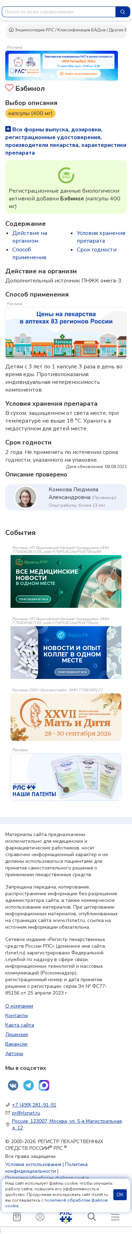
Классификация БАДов (81, 30)
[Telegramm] (28, 1085)
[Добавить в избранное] (9, 88)
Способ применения (29, 253)
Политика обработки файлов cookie (47, 1177)
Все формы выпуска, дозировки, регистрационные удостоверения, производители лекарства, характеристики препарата (65, 141)
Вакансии (16, 1044)
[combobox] (59, 11)
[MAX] (44, 1085)
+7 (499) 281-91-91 (34, 1105)
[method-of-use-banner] (61, 65)
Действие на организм (29, 237)
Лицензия (16, 1034)
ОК (120, 1194)
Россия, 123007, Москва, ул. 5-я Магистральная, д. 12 (67, 1124)
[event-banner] (66, 717)
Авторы (14, 1053)
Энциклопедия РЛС (34, 30)
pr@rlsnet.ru (26, 1113)
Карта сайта (19, 1025)
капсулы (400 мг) (30, 113)
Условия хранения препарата (101, 237)
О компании (19, 1006)
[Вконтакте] (13, 1085)
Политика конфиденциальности (46, 1167)
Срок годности (97, 250)
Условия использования (33, 1164)
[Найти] (122, 11)
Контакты (16, 1015)
